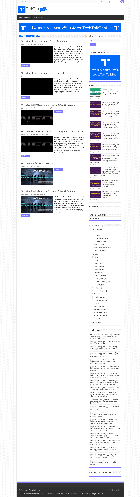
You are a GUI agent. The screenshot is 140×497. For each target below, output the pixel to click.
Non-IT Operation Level (101, 251)
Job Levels (95, 233)
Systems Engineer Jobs (101, 315)
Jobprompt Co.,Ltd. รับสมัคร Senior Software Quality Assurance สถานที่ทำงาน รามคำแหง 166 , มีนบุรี (104, 408)
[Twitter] (105, 2)
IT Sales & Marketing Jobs (39, 166)
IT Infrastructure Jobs (101, 275)
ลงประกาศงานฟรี (35, 2)
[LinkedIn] (108, 2)
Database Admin (99, 269)
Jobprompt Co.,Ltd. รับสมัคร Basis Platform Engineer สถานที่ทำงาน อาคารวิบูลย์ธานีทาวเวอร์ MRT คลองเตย (104, 355)
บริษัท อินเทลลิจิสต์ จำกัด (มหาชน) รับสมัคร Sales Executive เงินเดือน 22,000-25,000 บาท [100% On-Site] (104, 401)
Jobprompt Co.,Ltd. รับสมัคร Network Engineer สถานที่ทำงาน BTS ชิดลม (111, 104)
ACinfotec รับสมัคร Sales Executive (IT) (39, 163)
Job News (95, 254)
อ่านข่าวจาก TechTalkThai (101, 473)
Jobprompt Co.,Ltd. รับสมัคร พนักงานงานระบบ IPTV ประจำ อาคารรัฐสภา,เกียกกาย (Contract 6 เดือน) (103, 414)
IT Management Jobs (100, 278)
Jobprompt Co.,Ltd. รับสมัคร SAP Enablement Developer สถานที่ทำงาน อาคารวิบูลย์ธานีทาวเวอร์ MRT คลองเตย (104, 348)
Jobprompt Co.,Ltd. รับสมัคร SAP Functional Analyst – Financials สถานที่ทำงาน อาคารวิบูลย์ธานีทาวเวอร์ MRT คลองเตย (105, 158)
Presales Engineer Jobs (101, 297)
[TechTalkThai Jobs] (32, 9)
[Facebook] (103, 2)
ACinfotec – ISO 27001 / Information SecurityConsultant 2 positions (52, 131)
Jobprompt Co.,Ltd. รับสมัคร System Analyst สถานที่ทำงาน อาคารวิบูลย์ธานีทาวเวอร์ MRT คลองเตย (104, 368)
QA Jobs (96, 303)
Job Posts (95, 261)
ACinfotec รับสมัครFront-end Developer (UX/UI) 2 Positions (48, 105)
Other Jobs (97, 294)
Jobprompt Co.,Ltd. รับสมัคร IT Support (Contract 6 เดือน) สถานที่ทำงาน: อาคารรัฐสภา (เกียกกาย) (103, 449)
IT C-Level (97, 235)
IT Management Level (101, 238)
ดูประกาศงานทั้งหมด (23, 2)
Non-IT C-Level (99, 244)
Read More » (25, 65)
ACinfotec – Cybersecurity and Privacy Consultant (44, 41)
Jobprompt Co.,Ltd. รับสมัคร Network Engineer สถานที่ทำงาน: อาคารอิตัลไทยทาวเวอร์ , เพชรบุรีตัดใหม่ (105, 442)
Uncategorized (96, 322)
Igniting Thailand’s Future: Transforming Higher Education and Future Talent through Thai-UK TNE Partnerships (104, 394)
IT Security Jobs (39, 44)
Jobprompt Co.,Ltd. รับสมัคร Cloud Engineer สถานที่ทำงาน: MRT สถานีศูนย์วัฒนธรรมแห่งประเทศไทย (104, 462)
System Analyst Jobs (100, 312)
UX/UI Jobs (50, 108)
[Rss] (102, 2)
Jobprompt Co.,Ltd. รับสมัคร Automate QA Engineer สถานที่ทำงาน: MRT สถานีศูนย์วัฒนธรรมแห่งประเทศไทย (103, 456)
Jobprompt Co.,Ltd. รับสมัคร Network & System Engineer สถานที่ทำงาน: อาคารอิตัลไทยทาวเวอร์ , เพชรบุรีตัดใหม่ (104, 435)
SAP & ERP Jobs (99, 306)
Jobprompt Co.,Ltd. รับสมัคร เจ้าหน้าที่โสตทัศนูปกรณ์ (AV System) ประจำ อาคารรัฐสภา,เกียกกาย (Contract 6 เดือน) (103, 421)
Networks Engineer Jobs (101, 291)
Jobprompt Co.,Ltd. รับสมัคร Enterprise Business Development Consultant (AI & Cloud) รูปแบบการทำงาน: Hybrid (105, 428)
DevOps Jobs (98, 272)
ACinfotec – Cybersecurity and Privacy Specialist (43, 73)
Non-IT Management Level (102, 247)
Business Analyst (99, 263)
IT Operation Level (100, 241)
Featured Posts (37, 134)
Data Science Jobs (99, 266)
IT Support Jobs (99, 288)
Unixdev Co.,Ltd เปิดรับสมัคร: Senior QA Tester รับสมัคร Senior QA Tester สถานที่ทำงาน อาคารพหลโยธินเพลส (104, 93)
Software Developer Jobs (39, 108)
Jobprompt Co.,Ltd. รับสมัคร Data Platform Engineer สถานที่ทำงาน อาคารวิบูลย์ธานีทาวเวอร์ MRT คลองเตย (104, 361)
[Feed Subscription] (86, 36)
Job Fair (96, 257)
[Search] (122, 1)
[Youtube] (110, 2)
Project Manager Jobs (100, 300)
